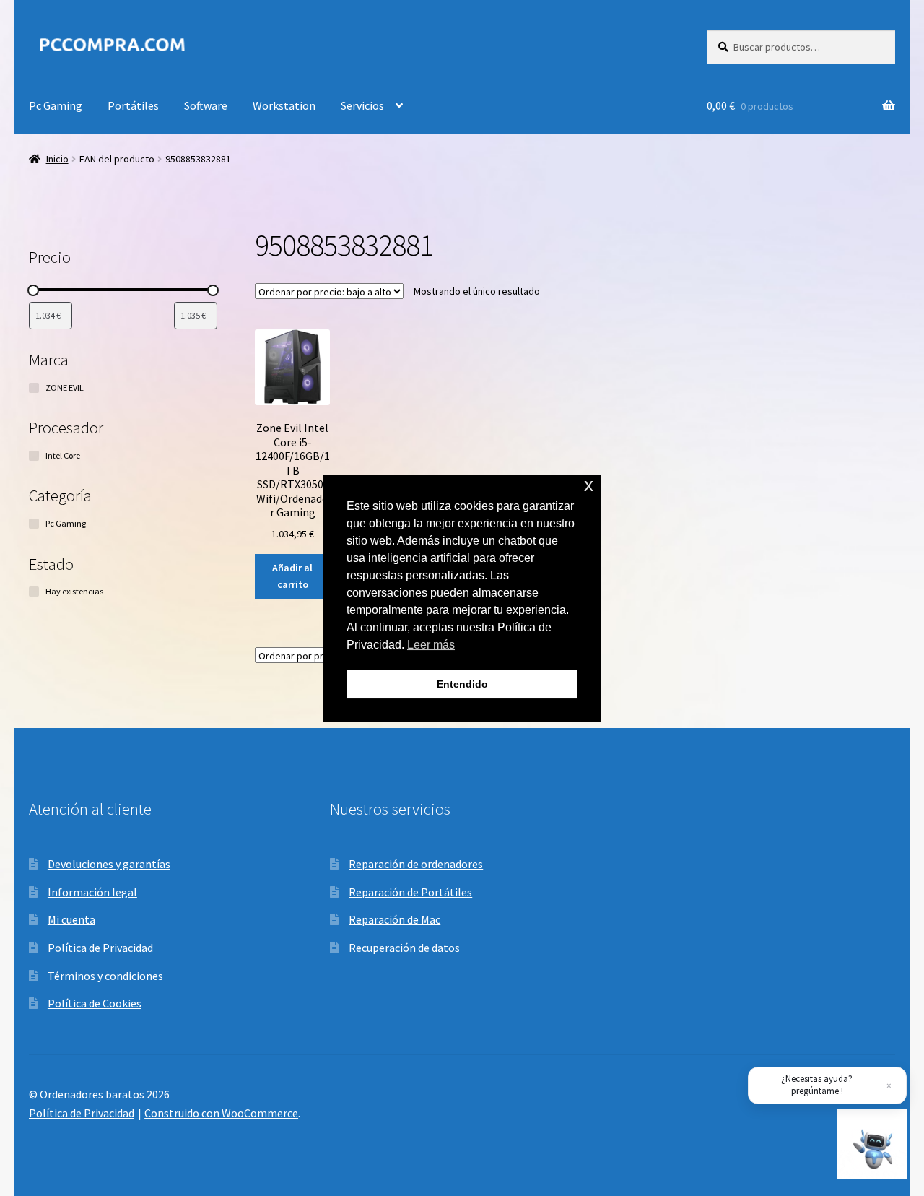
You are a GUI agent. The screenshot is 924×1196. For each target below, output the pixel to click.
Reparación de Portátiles (410, 892)
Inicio (57, 158)
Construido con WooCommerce (221, 1113)
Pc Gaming (55, 105)
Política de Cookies (94, 1003)
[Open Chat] (872, 1144)
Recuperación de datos (404, 947)
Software (205, 105)
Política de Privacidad (100, 947)
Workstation (284, 105)
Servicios (362, 105)
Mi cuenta (71, 919)
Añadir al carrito (292, 576)
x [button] (588, 485)
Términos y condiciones (105, 975)
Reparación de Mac (394, 919)
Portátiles (133, 105)
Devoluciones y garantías (109, 864)
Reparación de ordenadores (416, 864)
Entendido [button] (462, 684)
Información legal (92, 892)
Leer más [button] (431, 644)
